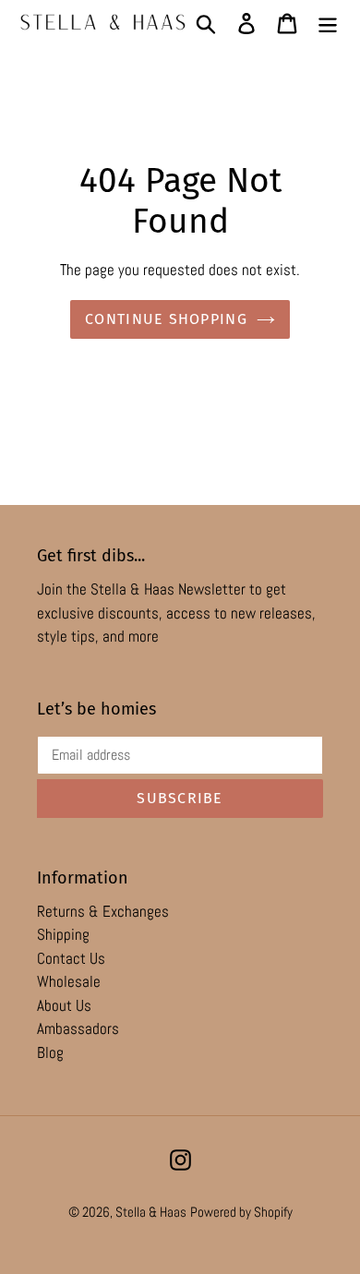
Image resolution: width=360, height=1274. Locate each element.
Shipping (63, 934)
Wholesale (69, 981)
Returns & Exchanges (103, 911)
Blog (50, 1052)
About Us (64, 1005)
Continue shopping (166, 319)
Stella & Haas (150, 1211)
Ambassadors (78, 1028)
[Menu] (327, 21)
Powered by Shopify (241, 1211)
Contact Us (71, 958)
